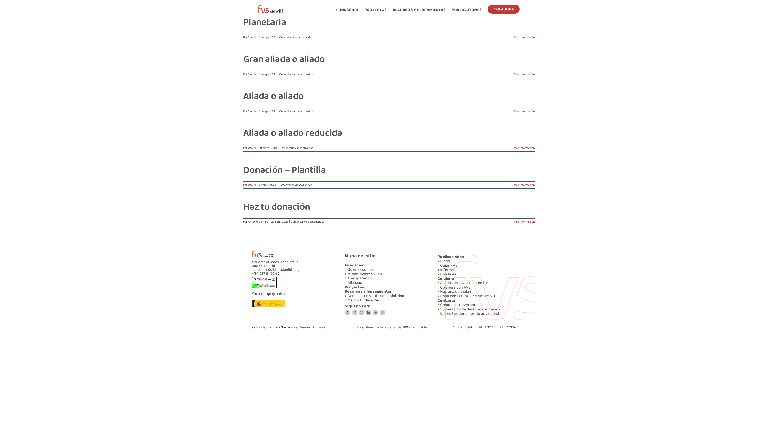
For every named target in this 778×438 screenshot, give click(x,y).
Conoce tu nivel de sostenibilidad (376, 296)
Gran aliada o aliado (284, 60)
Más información (524, 37)
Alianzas (355, 282)
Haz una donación (455, 291)
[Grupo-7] (361, 311)
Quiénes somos (361, 269)
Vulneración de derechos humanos (470, 309)
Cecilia (252, 37)
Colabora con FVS (455, 287)
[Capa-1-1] (270, 7)
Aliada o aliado (273, 96)
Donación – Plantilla (284, 170)
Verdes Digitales (312, 327)
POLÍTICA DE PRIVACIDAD (499, 327)
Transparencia (360, 278)
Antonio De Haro (258, 221)
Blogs (445, 261)
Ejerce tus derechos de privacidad (469, 313)
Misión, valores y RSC (366, 274)
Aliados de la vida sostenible (464, 283)
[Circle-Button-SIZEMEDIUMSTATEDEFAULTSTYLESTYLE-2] (347, 311)
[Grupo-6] (382, 311)
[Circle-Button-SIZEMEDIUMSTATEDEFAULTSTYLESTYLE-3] (375, 311)
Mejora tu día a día (363, 300)
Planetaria (264, 23)
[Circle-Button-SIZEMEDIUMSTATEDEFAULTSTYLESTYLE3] (368, 311)
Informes (448, 270)
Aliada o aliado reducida (292, 133)
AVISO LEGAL (462, 327)
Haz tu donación (276, 207)
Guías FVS (449, 265)
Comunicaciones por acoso (463, 305)
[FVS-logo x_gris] (354, 311)
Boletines (448, 274)
